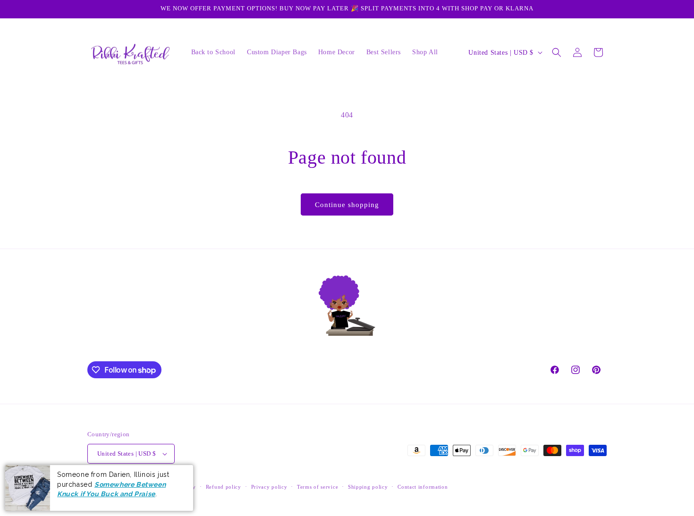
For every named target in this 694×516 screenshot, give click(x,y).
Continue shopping (347, 204)
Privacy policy (269, 487)
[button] (556, 52)
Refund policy (223, 487)
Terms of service (317, 487)
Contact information (423, 487)
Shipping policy (368, 487)
